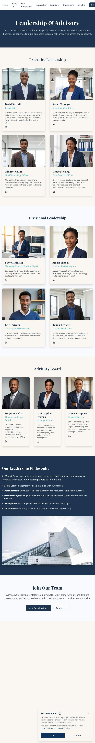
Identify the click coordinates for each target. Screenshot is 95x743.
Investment (68, 5)
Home (5, 5)
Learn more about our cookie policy (55, 728)
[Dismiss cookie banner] (88, 713)
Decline (78, 735)
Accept (53, 735)
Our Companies (26, 5)
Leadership (41, 5)
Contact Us (61, 608)
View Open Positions (38, 608)
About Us (14, 5)
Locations (54, 5)
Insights (81, 5)
